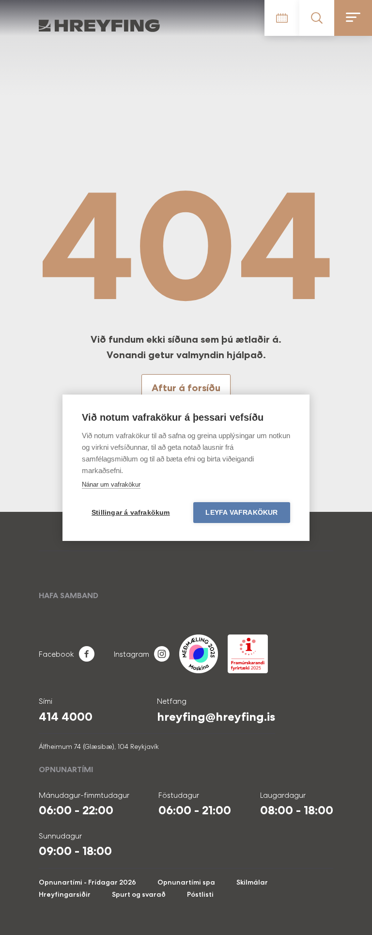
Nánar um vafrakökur (111, 484)
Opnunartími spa (186, 882)
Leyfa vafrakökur (241, 512)
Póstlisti (200, 894)
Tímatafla (281, 18)
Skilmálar (252, 882)
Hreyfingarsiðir (65, 894)
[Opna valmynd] (353, 18)
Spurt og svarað (139, 894)
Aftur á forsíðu (186, 387)
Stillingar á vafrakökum (131, 512)
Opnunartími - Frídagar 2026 (87, 882)
